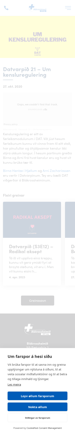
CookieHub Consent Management (44, 427)
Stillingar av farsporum (37, 417)
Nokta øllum (37, 407)
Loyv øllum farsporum (37, 396)
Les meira (14, 384)
